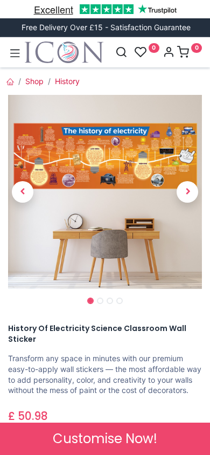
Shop (34, 81)
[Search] (121, 53)
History (67, 81)
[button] (22, 192)
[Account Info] (168, 53)
